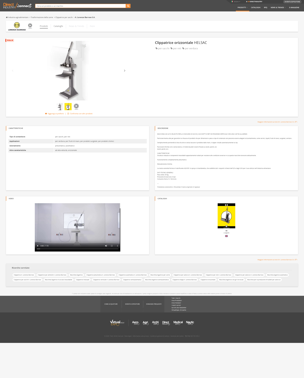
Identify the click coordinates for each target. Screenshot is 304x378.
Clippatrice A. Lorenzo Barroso (24, 275)
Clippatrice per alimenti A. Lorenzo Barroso (52, 275)
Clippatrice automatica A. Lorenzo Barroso (133, 275)
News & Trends (277, 7)
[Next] (124, 70)
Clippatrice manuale (82, 280)
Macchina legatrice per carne (160, 275)
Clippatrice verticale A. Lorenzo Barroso (106, 280)
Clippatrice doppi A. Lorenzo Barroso (185, 280)
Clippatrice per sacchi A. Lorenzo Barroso (27, 280)
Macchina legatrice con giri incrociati (231, 280)
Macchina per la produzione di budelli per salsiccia (263, 280)
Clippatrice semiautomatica (132, 280)
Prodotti (242, 7)
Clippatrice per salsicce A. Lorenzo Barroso (188, 275)
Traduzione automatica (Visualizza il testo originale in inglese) (178, 187)
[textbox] (80, 6)
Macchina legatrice (76, 275)
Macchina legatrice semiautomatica (157, 280)
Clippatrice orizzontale (208, 280)
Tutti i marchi (176, 298)
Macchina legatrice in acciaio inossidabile (58, 280)
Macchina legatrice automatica (277, 275)
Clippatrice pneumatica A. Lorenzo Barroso (100, 275)
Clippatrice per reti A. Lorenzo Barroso (218, 275)
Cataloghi (255, 7)
